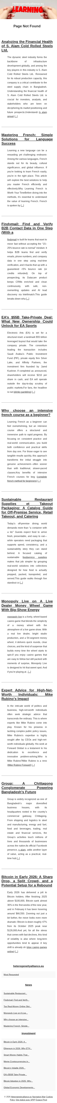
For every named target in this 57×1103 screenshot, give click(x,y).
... (16, 116)
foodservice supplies (35, 557)
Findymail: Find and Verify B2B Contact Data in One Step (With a (27, 228)
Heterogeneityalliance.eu (21, 1097)
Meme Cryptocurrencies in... (17, 1061)
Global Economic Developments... (19, 1087)
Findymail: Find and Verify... (16, 1000)
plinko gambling (22, 392)
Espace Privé (41, 1100)
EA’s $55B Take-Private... (15, 1074)
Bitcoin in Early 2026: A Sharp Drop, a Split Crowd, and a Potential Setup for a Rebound (27, 881)
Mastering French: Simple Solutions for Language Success (27, 139)
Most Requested (11, 974)
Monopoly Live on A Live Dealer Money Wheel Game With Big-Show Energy (27, 605)
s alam (22, 850)
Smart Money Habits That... (16, 1055)
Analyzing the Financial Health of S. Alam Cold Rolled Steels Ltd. (27, 46)
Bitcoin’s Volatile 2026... (14, 1068)
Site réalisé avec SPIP (25, 1100)
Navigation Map (38, 1097)
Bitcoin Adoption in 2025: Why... (18, 1081)
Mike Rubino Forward (19, 765)
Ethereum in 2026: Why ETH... (18, 1048)
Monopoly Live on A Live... (16, 1013)
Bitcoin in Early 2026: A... (15, 1042)
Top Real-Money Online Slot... (17, 1006)
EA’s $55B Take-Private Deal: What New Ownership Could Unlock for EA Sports (27, 321)
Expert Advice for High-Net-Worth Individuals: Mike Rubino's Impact (27, 694)
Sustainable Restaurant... (15, 993)
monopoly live (14, 617)
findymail (12, 239)
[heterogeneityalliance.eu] (28, 9)
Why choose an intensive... (16, 1019)
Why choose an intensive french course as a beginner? (27, 412)
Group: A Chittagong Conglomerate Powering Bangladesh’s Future (27, 787)
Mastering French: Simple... (16, 1026)
